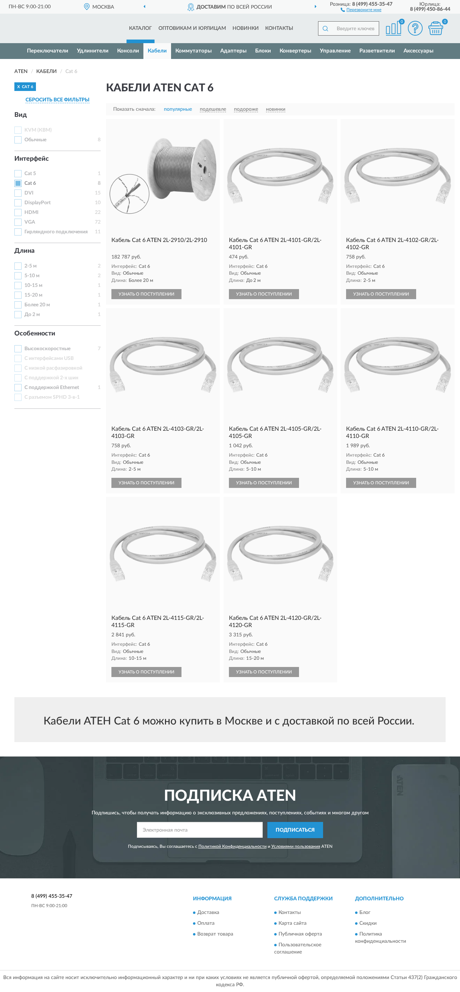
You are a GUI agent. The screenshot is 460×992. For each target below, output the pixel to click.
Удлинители (93, 51)
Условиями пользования (295, 846)
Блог (365, 912)
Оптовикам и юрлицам (192, 28)
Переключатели (47, 51)
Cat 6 (30, 183)
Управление (335, 51)
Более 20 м (37, 304)
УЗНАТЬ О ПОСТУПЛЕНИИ (146, 294)
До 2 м (32, 314)
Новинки (246, 28)
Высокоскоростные (47, 348)
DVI (28, 193)
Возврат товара (215, 934)
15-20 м (33, 295)
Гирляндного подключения (56, 231)
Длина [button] (24, 251)
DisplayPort (37, 202)
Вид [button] (20, 115)
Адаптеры (233, 51)
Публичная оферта (300, 934)
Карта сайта (293, 923)
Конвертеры (295, 51)
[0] (435, 28)
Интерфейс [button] (31, 159)
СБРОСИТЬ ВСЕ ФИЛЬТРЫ (57, 99)
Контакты (279, 28)
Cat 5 (30, 173)
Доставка (208, 912)
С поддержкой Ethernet (51, 387)
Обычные (35, 139)
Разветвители (377, 51)
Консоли (128, 51)
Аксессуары (418, 51)
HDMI (31, 212)
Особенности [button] (34, 333)
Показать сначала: (134, 109)
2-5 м (30, 266)
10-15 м (33, 285)
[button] (361, 9)
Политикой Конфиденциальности (232, 846)
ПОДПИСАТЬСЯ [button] (295, 830)
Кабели (157, 51)
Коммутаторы (193, 51)
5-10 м (32, 275)
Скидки (368, 923)
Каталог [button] (140, 28)
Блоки (263, 51)
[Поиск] (325, 28)
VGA (29, 222)
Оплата (206, 923)
